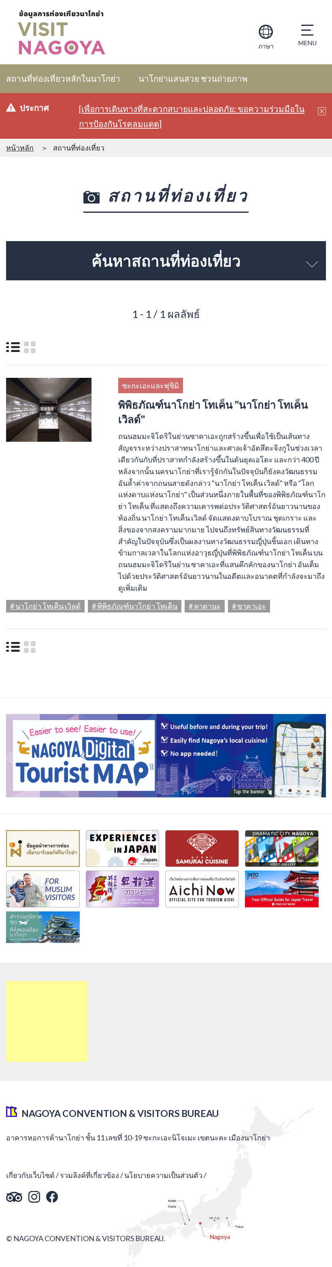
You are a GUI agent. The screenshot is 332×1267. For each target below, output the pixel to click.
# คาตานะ (205, 606)
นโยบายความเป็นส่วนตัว (163, 1175)
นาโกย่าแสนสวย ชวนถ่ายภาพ (193, 78)
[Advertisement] (46, 1021)
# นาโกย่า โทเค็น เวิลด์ (45, 606)
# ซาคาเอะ (249, 606)
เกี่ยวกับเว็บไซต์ (30, 1175)
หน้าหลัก (20, 147)
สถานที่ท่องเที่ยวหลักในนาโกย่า (63, 78)
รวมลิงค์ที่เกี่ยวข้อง (89, 1175)
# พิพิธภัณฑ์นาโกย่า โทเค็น (134, 606)
